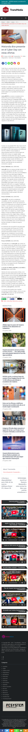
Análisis (5, 666)
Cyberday (9, 301)
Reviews (5, 690)
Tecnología (6, 694)
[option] (18, 1)
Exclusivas (6, 674)
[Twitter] (6, 62)
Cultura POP (6, 670)
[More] (18, 62)
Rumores (5, 692)
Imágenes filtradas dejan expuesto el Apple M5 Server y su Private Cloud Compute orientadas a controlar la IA (14, 429)
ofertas (20, 301)
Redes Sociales (7, 686)
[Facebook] (3, 62)
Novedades (18, 57)
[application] (14, 512)
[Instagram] (14, 62)
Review (5, 688)
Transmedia (16, 56)
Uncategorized (7, 698)
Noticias (5, 680)
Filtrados (5, 676)
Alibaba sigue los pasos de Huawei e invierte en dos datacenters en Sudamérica (13, 326)
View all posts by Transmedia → (12, 472)
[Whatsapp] (8, 62)
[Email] (11, 62)
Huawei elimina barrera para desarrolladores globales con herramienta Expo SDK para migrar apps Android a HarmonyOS (13, 455)
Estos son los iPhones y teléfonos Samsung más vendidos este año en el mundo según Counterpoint (14, 404)
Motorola (15, 301)
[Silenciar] (22, 518)
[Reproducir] (3, 518)
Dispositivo (4, 57)
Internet (11, 57)
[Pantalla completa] (24, 518)
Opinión (5, 684)
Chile (23, 56)
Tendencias (6, 696)
